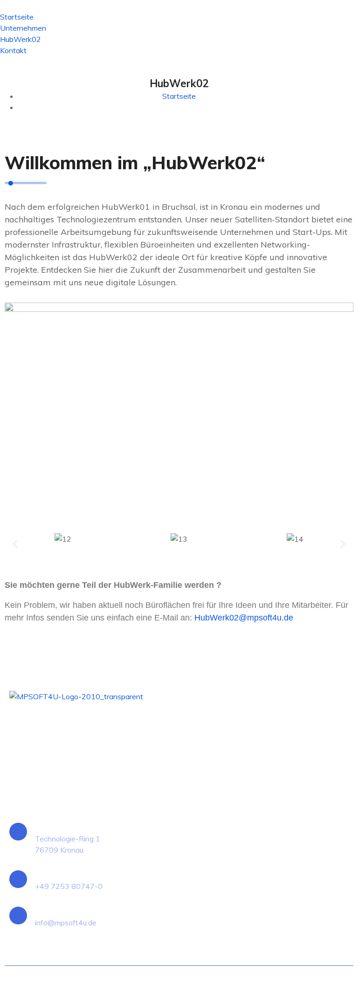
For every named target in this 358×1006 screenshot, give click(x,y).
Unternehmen (23, 28)
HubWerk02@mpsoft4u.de (243, 617)
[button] (15, 544)
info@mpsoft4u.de (65, 922)
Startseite (17, 16)
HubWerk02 (20, 39)
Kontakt (13, 50)
